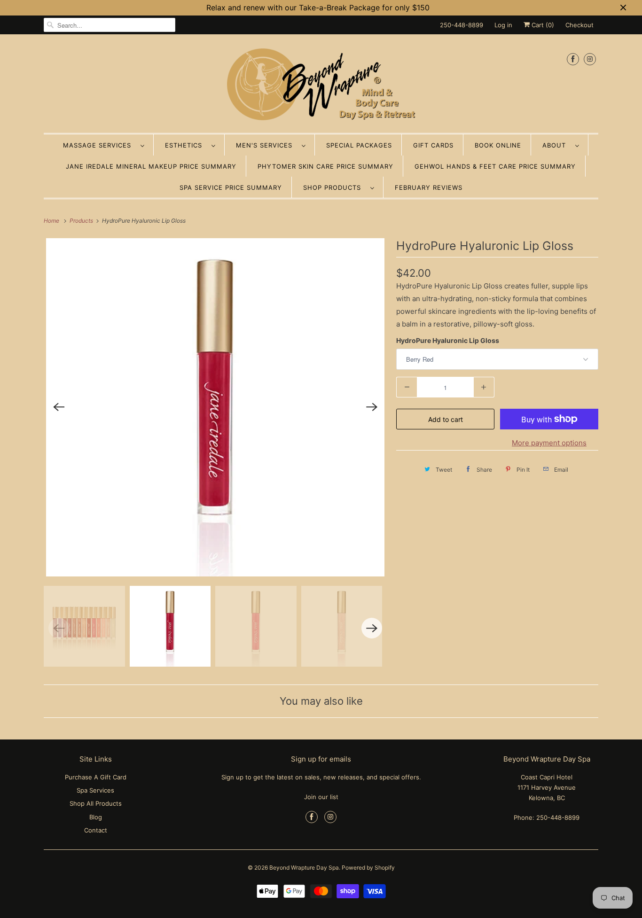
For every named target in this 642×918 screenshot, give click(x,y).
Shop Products (334, 187)
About (556, 145)
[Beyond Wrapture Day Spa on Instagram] (590, 59)
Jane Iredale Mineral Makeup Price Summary (151, 166)
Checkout (579, 25)
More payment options (549, 442)
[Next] (371, 407)
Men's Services (266, 145)
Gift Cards (433, 145)
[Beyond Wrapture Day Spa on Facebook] (573, 59)
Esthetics (186, 145)
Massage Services (99, 145)
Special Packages (359, 145)
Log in (503, 25)
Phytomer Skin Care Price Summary (325, 166)
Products (82, 220)
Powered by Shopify (368, 867)
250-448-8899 (461, 25)
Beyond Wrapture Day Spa (304, 867)
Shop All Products (96, 803)
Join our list (321, 797)
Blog (95, 817)
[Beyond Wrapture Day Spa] (321, 86)
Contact (95, 830)
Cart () (542, 25)
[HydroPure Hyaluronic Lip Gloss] (215, 407)
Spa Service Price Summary (231, 187)
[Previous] (58, 407)
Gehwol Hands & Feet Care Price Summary (495, 166)
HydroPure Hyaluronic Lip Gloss (447, 340)
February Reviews (428, 187)
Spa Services (95, 790)
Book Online (498, 145)
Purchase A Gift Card (95, 777)
